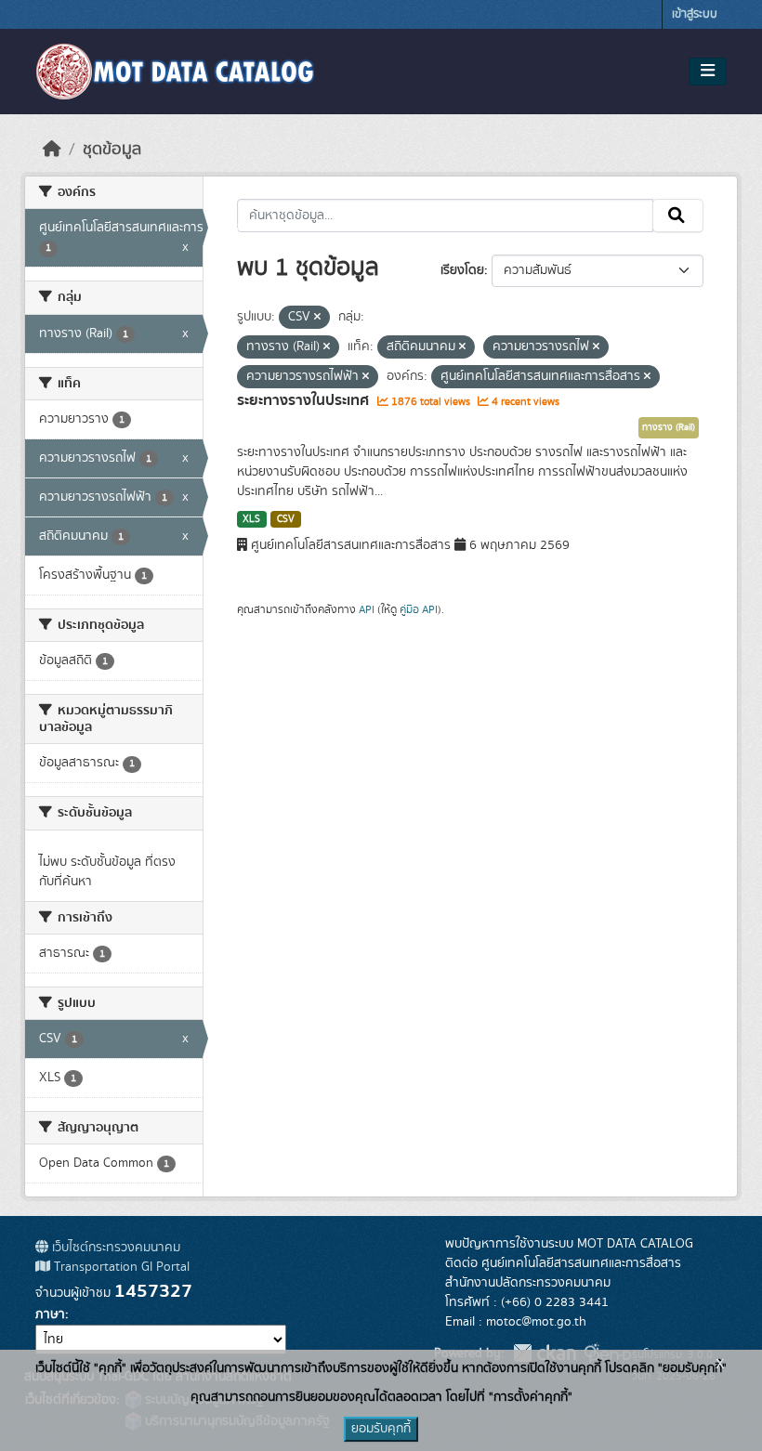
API (366, 609)
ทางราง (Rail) (668, 427)
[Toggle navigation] (708, 71)
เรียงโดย (462, 270)
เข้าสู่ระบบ (694, 14)
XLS (251, 519)
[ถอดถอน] (317, 317)
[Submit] (677, 215)
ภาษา (50, 1314)
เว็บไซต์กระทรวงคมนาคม (114, 1247)
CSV (286, 519)
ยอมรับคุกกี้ (381, 1428)
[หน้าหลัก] (52, 149)
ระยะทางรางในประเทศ (305, 400)
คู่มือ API (419, 609)
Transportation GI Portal (120, 1267)
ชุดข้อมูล (112, 149)
